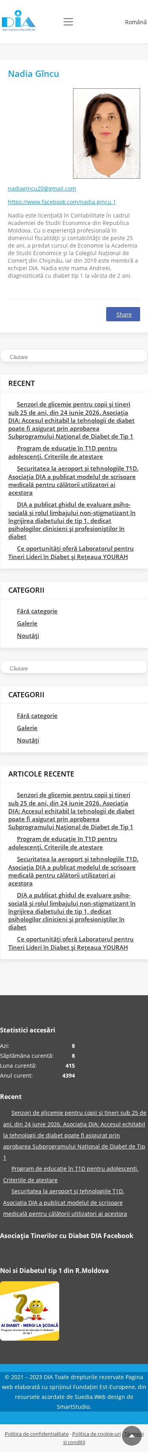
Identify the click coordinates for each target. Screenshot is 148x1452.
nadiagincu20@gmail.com (42, 188)
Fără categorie (37, 611)
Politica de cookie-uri (96, 1433)
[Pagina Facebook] (29, 1312)
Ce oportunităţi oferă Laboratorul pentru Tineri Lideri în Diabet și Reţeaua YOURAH (71, 552)
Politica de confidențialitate (37, 1433)
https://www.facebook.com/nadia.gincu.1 (62, 202)
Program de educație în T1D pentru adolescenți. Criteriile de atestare (62, 452)
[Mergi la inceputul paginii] (132, 1436)
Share (124, 314)
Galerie (27, 623)
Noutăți (28, 635)
